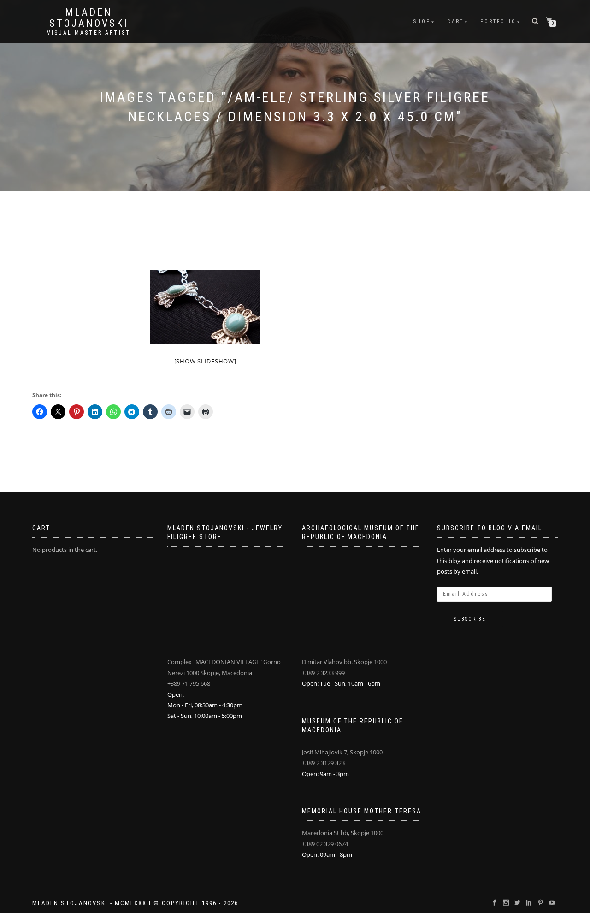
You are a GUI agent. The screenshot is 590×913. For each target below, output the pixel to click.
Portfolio (498, 21)
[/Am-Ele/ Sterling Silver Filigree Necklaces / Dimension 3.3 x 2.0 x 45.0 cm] (205, 307)
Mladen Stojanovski (89, 18)
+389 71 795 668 (188, 683)
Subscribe (470, 619)
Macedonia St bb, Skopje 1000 (343, 833)
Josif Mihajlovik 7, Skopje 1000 (342, 752)
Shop (422, 21)
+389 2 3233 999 (323, 673)
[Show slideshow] (205, 361)
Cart (455, 21)
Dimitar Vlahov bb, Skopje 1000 (344, 662)
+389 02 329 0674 (325, 844)
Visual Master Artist (89, 33)
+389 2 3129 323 (323, 763)
